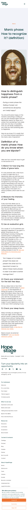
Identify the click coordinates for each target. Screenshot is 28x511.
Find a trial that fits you (7, 416)
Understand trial (5, 483)
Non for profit (4, 455)
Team (2, 471)
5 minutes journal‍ (5, 397)
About (2, 465)
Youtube (3, 449)
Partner (3, 452)
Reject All (14, 508)
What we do (4, 468)
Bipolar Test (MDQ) (6, 413)
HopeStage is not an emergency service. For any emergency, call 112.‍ (13, 373)
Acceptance (4, 429)
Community (4, 426)
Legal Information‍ (5, 486)
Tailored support (5, 394)
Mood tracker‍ (4, 432)
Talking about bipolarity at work (9, 410)
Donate (3, 477)
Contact (3, 458)
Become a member (6, 480)
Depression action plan (7, 404)
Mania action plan (5, 407)
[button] (24, 4)
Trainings (3, 440)
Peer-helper (4, 391)
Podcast (3, 443)
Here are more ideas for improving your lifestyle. (12, 251)
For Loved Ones (5, 388)
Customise (14, 504)
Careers (3, 474)
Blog (2, 446)
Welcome (3, 385)
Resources (3, 423)
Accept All (14, 500)
